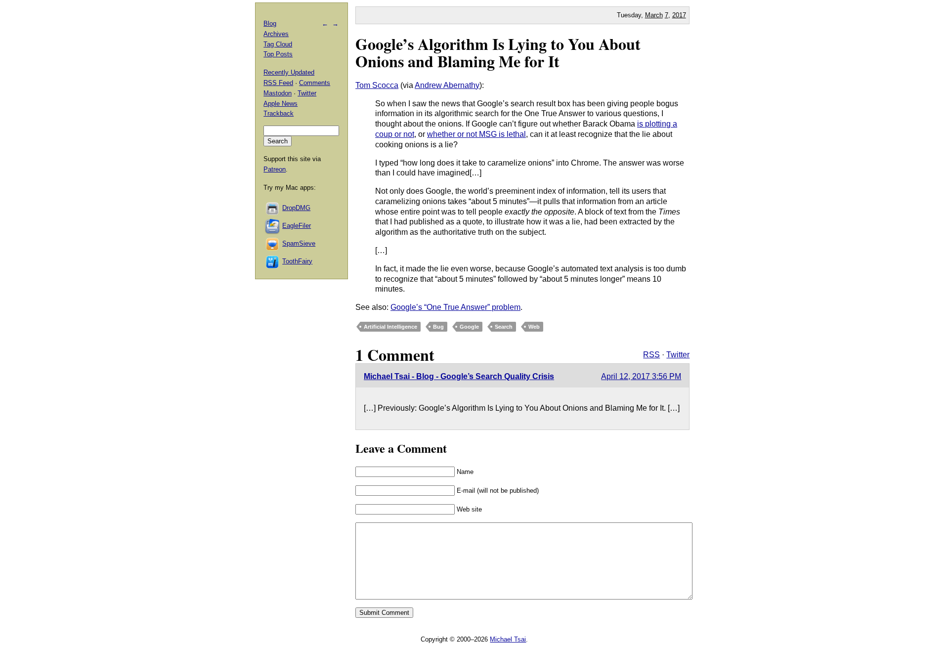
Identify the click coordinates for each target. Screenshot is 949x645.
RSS (651, 354)
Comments (314, 82)
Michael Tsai (508, 639)
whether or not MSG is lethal (476, 134)
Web (534, 327)
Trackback (278, 113)
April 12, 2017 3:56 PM (641, 376)
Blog (269, 23)
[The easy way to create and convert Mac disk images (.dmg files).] (272, 208)
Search (504, 327)
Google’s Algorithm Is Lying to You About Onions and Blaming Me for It (498, 52)
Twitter (678, 354)
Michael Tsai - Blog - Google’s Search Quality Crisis (459, 376)
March (654, 15)
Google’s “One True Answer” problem (455, 307)
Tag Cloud (277, 44)
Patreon (274, 169)
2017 (679, 15)
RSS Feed (278, 82)
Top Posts (278, 54)
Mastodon (277, 93)
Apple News (280, 103)
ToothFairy (297, 261)
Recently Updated (288, 72)
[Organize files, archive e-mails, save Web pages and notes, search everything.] (272, 225)
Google (469, 327)
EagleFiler (296, 225)
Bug (438, 327)
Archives (276, 34)
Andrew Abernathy (447, 85)
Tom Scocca (376, 85)
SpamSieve (298, 243)
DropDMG (296, 208)
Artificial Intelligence (390, 327)
